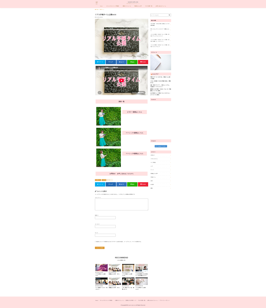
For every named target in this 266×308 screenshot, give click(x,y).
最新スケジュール (127, 6)
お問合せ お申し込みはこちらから (122, 173)
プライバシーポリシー (165, 300)
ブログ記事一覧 (148, 6)
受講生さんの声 (138, 6)
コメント (98, 197)
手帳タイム (98, 180)
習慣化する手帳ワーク (131, 300)
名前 (96, 215)
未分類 (104, 180)
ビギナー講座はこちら (134, 112)
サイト (96, 232)
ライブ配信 (153, 162)
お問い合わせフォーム (161, 6)
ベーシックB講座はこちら (134, 153)
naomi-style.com (133, 2)
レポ (152, 166)
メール (97, 224)
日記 (152, 180)
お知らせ (153, 155)
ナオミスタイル (154, 158)
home (101, 6)
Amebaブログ (155, 74)
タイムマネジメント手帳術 (112, 6)
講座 (152, 188)
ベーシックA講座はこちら (134, 133)
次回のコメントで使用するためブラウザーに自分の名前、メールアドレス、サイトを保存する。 (119, 241)
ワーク (152, 169)
